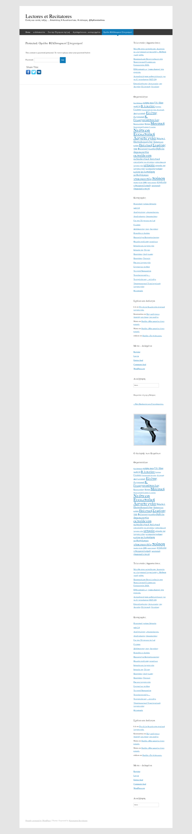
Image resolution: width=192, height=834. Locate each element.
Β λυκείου (148, 106)
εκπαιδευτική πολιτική (147, 159)
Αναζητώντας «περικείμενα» (146, 212)
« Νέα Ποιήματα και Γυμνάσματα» (149, 404)
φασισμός (156, 185)
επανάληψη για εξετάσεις (144, 162)
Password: (30, 59)
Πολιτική (145, 145)
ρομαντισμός (151, 182)
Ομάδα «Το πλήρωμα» (152, 335)
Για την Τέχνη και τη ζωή (59, 32)
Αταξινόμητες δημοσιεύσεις (146, 216)
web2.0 (137, 106)
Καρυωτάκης (139, 124)
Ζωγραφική (139, 116)
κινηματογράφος (154, 168)
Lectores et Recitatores (49, 16)
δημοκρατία (141, 152)
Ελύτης (151, 112)
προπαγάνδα (138, 182)
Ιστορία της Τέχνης (142, 250)
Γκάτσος (158, 107)
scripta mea (148, 102)
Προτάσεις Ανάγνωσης (143, 254)
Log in (136, 356)
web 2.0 (137, 208)
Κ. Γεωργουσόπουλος (147, 118)
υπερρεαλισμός (142, 185)
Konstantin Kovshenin (78, 820)
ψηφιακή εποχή (142, 188)
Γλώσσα (137, 109)
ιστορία (149, 165)
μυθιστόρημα (141, 175)
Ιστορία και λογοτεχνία (144, 245)
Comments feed (140, 364)
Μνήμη (147, 124)
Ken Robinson (138, 103)
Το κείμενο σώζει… (142, 275)
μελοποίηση (148, 171)
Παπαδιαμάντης (143, 141)
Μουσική (158, 123)
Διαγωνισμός (140, 113)
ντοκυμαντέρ (143, 178)
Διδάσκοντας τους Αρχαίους (146, 229)
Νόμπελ (160, 138)
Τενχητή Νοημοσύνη (142, 271)
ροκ (145, 182)
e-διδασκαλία (39, 32)
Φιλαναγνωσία (147, 148)
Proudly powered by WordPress (38, 820)
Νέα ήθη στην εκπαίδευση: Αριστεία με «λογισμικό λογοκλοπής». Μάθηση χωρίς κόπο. (150, 51)
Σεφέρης (159, 145)
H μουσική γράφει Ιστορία (145, 203)
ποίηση (158, 178)
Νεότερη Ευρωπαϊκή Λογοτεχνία (145, 134)
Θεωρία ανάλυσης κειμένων (146, 241)
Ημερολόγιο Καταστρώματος (146, 237)
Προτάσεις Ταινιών (142, 258)
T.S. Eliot (158, 102)
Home (28, 32)
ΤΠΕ (135, 149)
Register (137, 351)
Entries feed (138, 360)
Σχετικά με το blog (142, 266)
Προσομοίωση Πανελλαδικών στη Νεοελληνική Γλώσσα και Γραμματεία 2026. (148, 62)
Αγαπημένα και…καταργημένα (86, 32)
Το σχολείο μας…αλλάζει (145, 279)
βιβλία (160, 148)
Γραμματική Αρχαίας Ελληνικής (153, 110)
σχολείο (161, 182)
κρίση (137, 171)
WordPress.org (139, 368)
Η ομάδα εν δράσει (142, 233)
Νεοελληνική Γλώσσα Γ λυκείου (145, 127)
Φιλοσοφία (138, 290)
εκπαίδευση (143, 155)
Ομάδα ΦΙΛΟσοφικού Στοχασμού (117, 32)
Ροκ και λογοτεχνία (142, 262)
